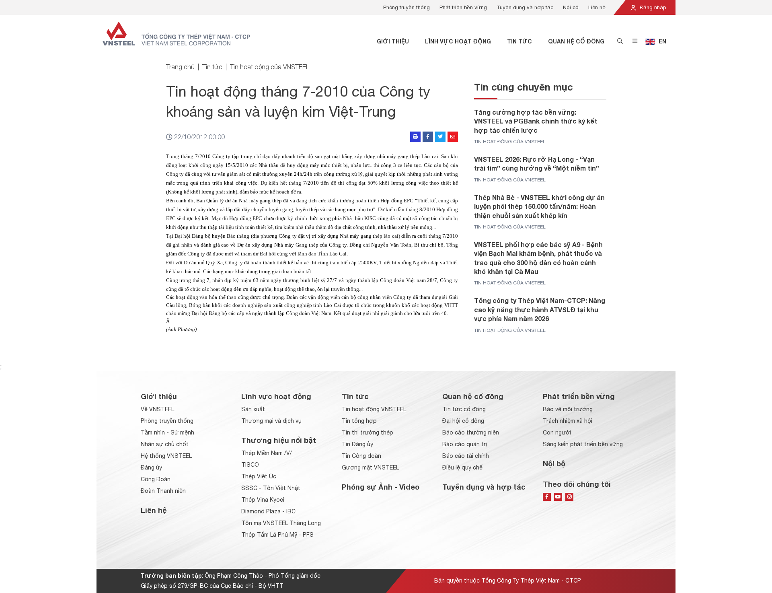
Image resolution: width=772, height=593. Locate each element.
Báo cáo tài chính (465, 456)
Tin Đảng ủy (357, 444)
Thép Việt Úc (258, 476)
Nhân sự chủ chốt (165, 444)
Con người (557, 432)
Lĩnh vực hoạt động (458, 41)
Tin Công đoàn (361, 456)
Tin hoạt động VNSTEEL (374, 409)
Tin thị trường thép (367, 432)
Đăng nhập (652, 7)
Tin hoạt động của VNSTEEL (269, 66)
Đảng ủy (151, 467)
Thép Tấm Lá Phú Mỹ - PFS (277, 534)
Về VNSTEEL (157, 409)
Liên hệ (597, 7)
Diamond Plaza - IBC (268, 511)
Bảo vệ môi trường (568, 409)
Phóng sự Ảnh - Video (380, 486)
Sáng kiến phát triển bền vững (583, 444)
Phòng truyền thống (406, 7)
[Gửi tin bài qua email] (453, 137)
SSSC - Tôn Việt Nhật (270, 488)
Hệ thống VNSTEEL (166, 456)
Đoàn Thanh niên (163, 491)
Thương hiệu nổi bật (278, 440)
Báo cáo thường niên (470, 432)
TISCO (250, 464)
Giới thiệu (393, 41)
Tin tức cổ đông (464, 409)
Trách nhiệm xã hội (567, 421)
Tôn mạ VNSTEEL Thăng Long (281, 523)
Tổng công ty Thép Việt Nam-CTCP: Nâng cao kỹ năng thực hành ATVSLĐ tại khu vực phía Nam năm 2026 (539, 309)
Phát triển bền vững (463, 7)
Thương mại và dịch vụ (271, 421)
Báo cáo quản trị (464, 444)
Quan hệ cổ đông (576, 41)
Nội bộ (571, 7)
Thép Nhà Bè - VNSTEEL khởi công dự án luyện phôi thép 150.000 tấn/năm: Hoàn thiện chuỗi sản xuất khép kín (539, 206)
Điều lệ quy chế (462, 467)
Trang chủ (180, 66)
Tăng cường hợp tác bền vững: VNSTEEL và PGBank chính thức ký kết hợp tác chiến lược (535, 121)
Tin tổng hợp (359, 421)
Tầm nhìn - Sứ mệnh (167, 432)
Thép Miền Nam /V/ (266, 453)
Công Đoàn (155, 479)
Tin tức (519, 41)
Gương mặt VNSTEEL (370, 467)
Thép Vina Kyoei (262, 499)
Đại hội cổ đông (463, 421)
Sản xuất (253, 409)
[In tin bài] (415, 137)
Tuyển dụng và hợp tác (525, 7)
